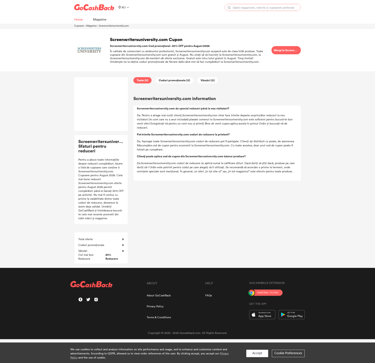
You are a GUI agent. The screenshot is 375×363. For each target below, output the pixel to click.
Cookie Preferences (288, 353)
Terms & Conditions (159, 317)
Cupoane (79, 25)
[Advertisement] (101, 104)
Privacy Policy (155, 306)
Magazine (91, 25)
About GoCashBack (159, 295)
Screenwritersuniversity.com (114, 25)
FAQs (208, 295)
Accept (257, 353)
